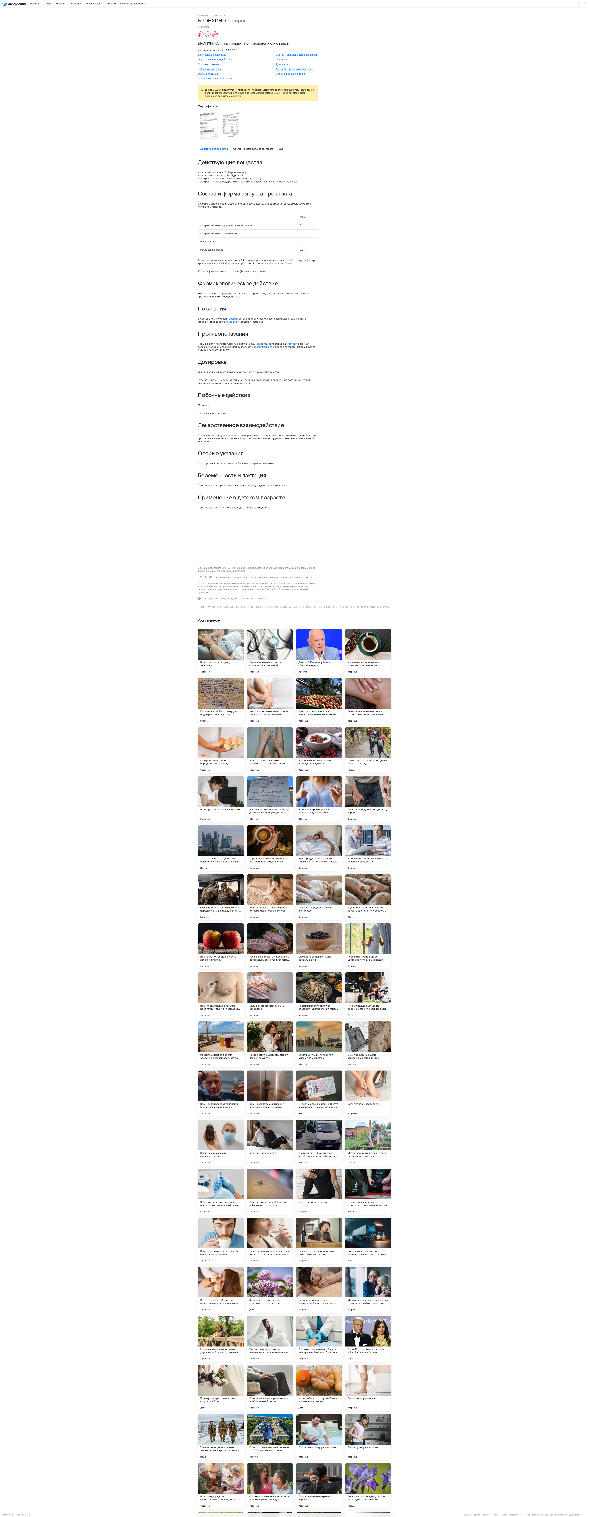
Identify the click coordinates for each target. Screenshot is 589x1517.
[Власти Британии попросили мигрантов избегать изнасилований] (319, 1044)
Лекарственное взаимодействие (294, 69)
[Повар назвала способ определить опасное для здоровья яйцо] (221, 750)
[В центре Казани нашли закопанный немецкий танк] (368, 1044)
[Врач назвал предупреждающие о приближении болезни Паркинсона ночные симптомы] (270, 1388)
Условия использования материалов (490, 1515)
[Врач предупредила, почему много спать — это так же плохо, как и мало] (319, 848)
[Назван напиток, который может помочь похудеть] (270, 1044)
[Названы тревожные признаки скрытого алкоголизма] (319, 1241)
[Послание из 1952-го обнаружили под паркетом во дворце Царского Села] (221, 701)
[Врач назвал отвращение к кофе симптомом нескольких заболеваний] (221, 1241)
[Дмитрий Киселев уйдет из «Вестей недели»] (319, 652)
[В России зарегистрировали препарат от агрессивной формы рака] (221, 1192)
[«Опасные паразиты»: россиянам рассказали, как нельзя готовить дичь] (270, 946)
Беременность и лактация (291, 74)
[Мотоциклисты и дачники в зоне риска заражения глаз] (368, 1143)
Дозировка (282, 64)
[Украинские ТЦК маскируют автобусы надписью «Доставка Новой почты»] (319, 1143)
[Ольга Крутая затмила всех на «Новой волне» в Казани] (368, 1339)
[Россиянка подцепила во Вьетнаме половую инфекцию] (368, 946)
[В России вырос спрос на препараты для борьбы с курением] (319, 799)
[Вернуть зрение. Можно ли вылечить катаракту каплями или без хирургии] (221, 1290)
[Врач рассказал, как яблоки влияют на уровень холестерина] (319, 701)
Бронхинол (204, 435)
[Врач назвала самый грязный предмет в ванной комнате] (270, 1094)
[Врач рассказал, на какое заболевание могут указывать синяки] (270, 750)
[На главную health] (16, 3)
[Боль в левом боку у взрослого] (319, 1437)
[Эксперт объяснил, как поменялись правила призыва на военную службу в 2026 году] (368, 1192)
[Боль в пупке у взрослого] (368, 1437)
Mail (5, 1515)
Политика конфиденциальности (569, 1515)
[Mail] (4, 3)
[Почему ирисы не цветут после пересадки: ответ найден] (368, 1486)
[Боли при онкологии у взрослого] (221, 799)
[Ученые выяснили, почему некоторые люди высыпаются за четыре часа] (270, 1339)
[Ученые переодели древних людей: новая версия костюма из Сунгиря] (221, 1437)
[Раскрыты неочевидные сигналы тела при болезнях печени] (270, 701)
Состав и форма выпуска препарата (297, 55)
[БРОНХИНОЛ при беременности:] (201, 34)
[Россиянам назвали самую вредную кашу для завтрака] (319, 750)
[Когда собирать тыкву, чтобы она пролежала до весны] (319, 1388)
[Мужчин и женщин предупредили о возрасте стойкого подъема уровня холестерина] (368, 1290)
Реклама (26, 1515)
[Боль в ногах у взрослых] (368, 1388)
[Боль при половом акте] (270, 1143)
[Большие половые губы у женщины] (221, 652)
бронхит (234, 321)
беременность (265, 346)
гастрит (292, 343)
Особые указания (208, 74)
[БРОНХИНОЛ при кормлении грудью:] (208, 34)
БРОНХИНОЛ (219, 15)
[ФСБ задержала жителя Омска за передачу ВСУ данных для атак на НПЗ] (221, 897)
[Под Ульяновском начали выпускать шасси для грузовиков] (368, 1241)
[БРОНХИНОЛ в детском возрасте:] (215, 34)
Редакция (467, 1515)
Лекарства (203, 15)
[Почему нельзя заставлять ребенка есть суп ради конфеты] (368, 995)
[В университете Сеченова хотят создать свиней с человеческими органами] (368, 897)
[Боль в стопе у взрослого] (368, 1094)
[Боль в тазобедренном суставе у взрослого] (368, 799)
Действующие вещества (212, 55)
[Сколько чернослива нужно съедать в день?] (319, 946)
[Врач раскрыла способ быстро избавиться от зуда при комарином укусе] (270, 1192)
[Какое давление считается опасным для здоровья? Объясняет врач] (270, 652)
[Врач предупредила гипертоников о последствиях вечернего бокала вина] (221, 1486)
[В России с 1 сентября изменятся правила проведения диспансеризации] (368, 848)
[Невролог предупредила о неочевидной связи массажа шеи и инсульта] (319, 1290)
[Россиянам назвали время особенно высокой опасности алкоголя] (221, 1044)
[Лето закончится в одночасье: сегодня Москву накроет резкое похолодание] (221, 848)
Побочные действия (209, 69)
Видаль (309, 577)
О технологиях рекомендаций (539, 1515)
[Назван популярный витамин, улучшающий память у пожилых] (221, 1339)
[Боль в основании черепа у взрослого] (319, 1486)
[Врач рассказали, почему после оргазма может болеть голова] (270, 897)
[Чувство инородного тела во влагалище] (319, 897)
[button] (208, 125)
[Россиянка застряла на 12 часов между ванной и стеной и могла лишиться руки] (319, 1339)
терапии (233, 318)
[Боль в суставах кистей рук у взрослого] (270, 995)
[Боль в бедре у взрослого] (319, 1192)
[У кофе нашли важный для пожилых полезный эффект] (368, 652)
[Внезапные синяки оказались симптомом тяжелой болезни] (368, 701)
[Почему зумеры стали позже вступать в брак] (221, 1388)
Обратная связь (516, 1515)
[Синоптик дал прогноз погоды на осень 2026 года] (368, 750)
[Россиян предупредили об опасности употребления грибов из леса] (319, 995)
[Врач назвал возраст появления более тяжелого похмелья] (221, 1094)
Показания (282, 59)
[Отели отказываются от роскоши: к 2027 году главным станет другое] (270, 1437)
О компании (14, 1515)
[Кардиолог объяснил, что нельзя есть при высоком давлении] (270, 848)
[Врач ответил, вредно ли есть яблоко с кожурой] (221, 946)
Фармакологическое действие (215, 59)
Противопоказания (208, 64)
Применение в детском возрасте (216, 78)
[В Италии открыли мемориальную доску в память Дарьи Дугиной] (270, 799)
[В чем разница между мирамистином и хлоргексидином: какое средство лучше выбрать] (221, 1143)
